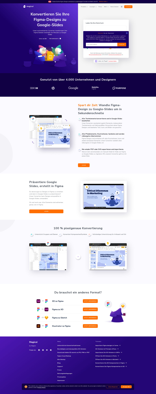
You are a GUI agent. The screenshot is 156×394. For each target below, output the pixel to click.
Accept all (126, 387)
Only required (112, 387)
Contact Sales (112, 61)
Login (84, 165)
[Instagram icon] (50, 350)
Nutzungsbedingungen (95, 54)
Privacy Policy (41, 387)
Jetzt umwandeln (90, 301)
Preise (100, 6)
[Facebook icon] (39, 350)
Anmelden (128, 6)
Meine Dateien (114, 6)
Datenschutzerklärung (115, 54)
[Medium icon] (43, 350)
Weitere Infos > (103, 1)
